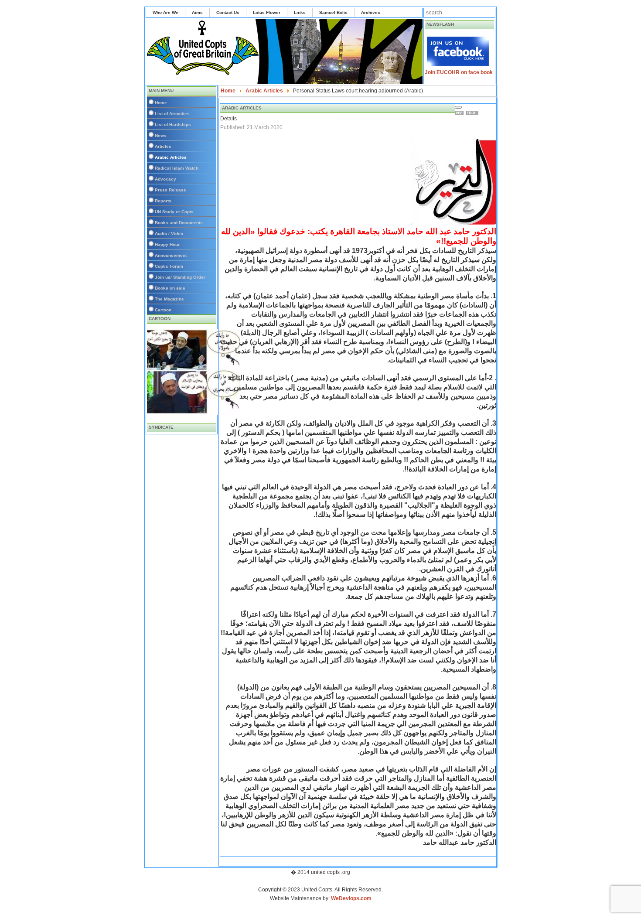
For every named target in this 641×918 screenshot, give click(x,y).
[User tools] (458, 107)
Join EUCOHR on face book (459, 72)
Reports (163, 200)
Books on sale (170, 288)
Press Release (170, 190)
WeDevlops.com (351, 898)
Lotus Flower (266, 12)
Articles (163, 146)
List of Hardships (173, 124)
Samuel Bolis (333, 12)
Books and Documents (179, 222)
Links (300, 12)
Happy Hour (167, 244)
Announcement (171, 255)
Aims (197, 12)
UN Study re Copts (174, 211)
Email (473, 113)
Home (161, 102)
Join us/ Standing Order (180, 277)
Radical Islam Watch (176, 168)
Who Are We (165, 12)
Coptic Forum (169, 266)
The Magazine (169, 299)
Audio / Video (169, 233)
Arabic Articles (171, 157)
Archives (370, 12)
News (161, 135)
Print (460, 113)
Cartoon (163, 309)
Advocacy (165, 179)
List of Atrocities (172, 113)
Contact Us (227, 12)
